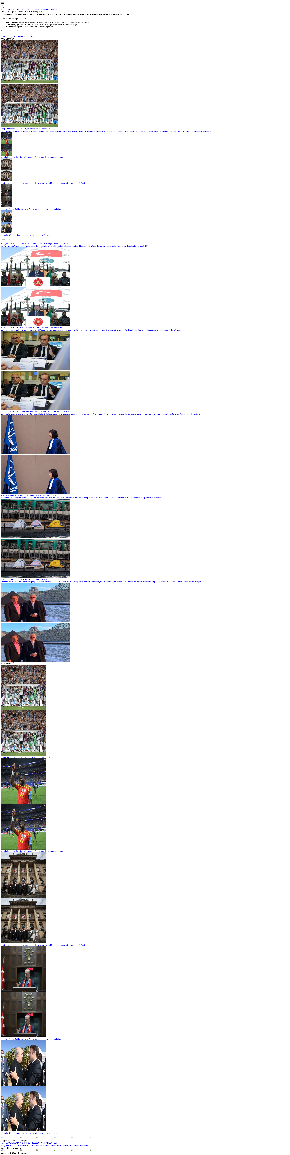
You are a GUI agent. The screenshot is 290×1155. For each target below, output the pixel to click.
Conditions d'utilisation (38, 1145)
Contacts (17, 1145)
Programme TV (7, 1145)
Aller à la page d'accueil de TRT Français (18, 36)
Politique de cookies (79, 1145)
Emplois (24, 1145)
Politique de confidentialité (59, 1145)
